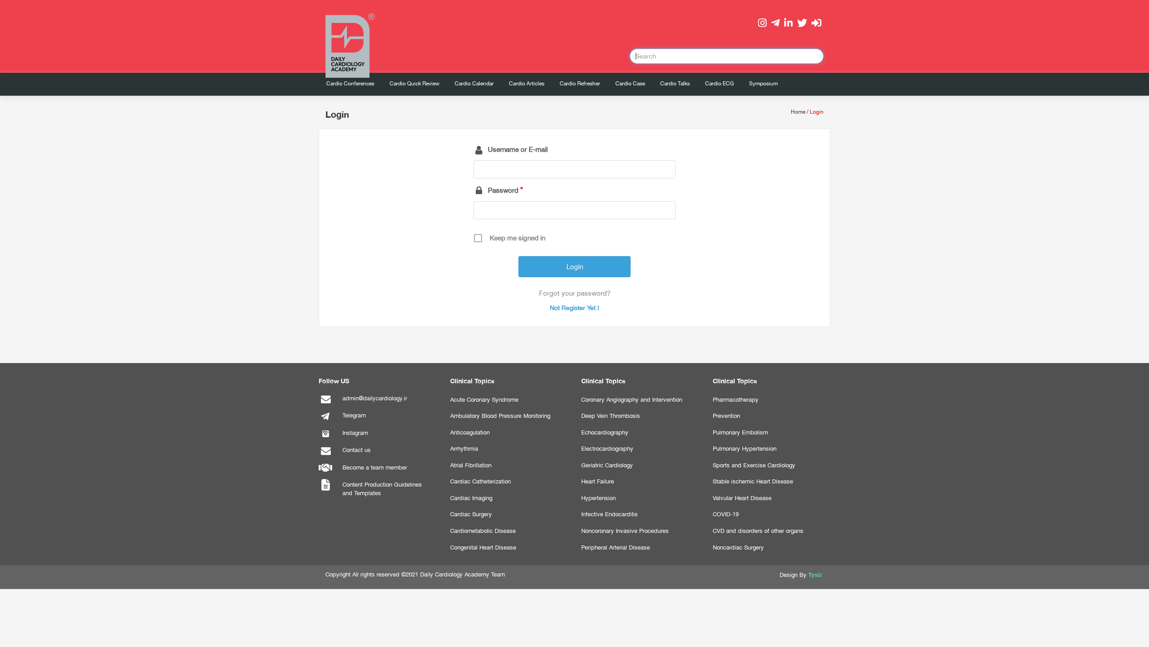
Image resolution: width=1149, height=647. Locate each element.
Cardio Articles (526, 83)
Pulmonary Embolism (740, 432)
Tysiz (815, 574)
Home (798, 112)
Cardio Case (630, 83)
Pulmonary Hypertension (744, 448)
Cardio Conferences (350, 83)
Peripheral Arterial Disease (615, 547)
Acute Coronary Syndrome (484, 399)
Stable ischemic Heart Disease (753, 481)
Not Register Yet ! (574, 307)
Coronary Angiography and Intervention (631, 399)
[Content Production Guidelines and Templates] (325, 490)
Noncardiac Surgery (738, 547)
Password (503, 190)
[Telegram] (325, 420)
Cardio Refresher (580, 83)
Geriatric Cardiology (607, 465)
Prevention (726, 415)
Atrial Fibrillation (470, 465)
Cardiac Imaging (471, 498)
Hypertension (598, 498)
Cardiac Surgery (471, 514)
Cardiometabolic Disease (483, 530)
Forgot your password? (574, 293)
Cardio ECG (719, 83)
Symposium (763, 83)
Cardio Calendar (474, 83)
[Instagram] (325, 438)
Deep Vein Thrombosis (610, 415)
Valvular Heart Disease (742, 498)
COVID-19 (726, 514)
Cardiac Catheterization (480, 481)
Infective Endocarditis (609, 514)
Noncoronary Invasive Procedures (625, 530)
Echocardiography (604, 432)
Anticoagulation (470, 432)
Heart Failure (597, 481)
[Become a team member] (325, 473)
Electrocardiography (607, 448)
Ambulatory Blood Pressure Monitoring (500, 415)
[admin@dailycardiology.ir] (325, 403)
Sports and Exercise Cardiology (754, 465)
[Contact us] (325, 455)
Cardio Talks (675, 83)
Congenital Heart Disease (483, 547)
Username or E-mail (518, 149)
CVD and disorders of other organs (758, 530)
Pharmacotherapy (736, 399)
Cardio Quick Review (414, 83)
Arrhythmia (464, 448)
